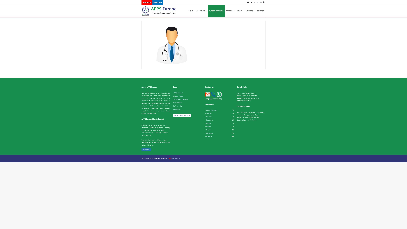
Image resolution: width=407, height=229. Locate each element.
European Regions (216, 11)
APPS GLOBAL (178, 93)
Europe (208, 123)
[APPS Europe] (159, 11)
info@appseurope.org (213, 99)
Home (191, 11)
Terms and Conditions (180, 99)
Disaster (209, 117)
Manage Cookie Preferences (182, 115)
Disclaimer (176, 109)
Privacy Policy (178, 96)
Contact (260, 11)
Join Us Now (147, 2)
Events (208, 126)
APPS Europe (175, 158)
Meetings (209, 133)
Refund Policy (178, 106)
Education (209, 120)
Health (208, 130)
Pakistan (209, 136)
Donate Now (157, 2)
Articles (208, 113)
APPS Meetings (211, 110)
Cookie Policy (178, 103)
